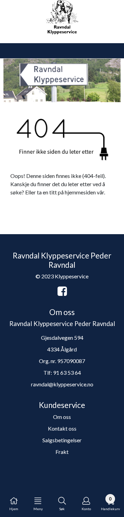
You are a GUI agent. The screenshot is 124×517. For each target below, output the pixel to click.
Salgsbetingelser (62, 440)
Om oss (62, 416)
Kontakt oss (62, 428)
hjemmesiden (80, 192)
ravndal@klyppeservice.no (62, 384)
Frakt (62, 451)
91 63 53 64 (67, 372)
